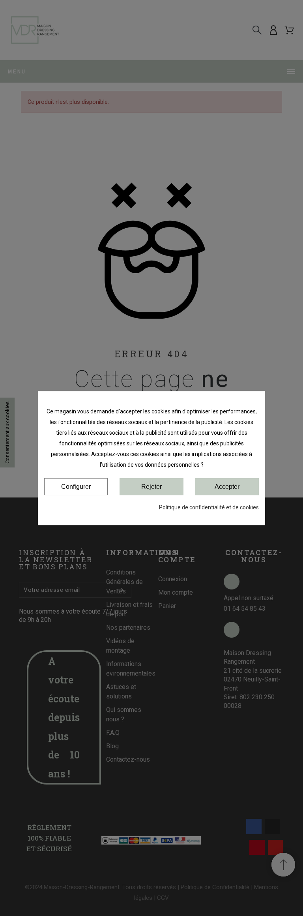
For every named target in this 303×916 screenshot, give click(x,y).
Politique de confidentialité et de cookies (209, 507)
